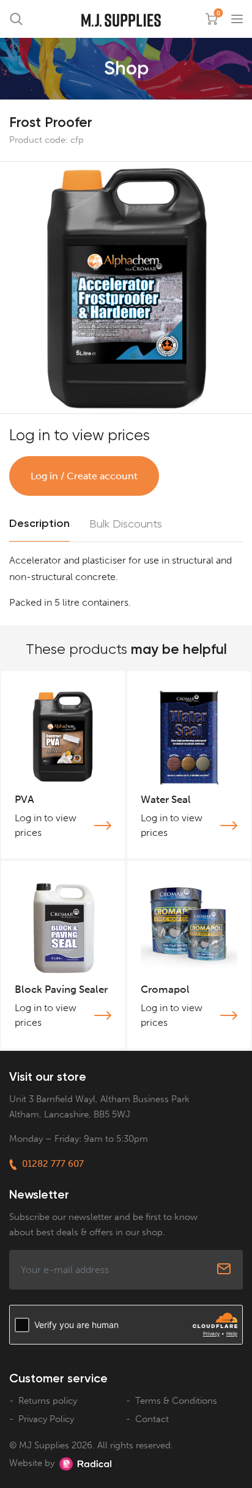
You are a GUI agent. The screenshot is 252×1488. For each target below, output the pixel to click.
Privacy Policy (46, 1419)
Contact (152, 1419)
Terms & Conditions (176, 1400)
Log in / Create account (84, 476)
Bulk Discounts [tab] (125, 523)
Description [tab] (39, 523)
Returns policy (47, 1400)
